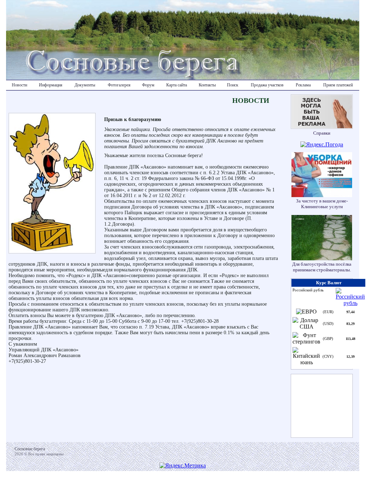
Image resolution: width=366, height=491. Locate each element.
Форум (148, 84)
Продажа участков (267, 84)
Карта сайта (176, 84)
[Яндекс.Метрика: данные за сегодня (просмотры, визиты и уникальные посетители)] (182, 465)
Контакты (207, 84)
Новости (19, 84)
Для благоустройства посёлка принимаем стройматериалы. (321, 266)
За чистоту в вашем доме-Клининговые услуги (322, 203)
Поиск (232, 84)
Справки (321, 133)
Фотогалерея (119, 84)
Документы (85, 84)
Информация (50, 84)
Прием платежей (338, 84)
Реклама (303, 84)
